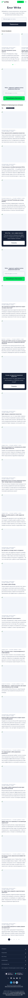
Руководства (5, 964)
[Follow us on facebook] (11, 978)
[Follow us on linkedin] (14, 978)
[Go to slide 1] (12, 64)
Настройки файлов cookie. (19, 993)
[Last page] (19, 939)
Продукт (4, 948)
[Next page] (16, 939)
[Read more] (11, 47)
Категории (10, 108)
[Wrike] (5, 2)
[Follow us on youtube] (17, 978)
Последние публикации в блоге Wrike (13, 968)
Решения (4, 952)
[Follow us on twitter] (8, 978)
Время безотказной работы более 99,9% (14, 986)
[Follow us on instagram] (20, 978)
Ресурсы (4, 956)
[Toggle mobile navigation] (26, 1)
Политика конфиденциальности (17, 992)
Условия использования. (8, 993)
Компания (5, 960)
